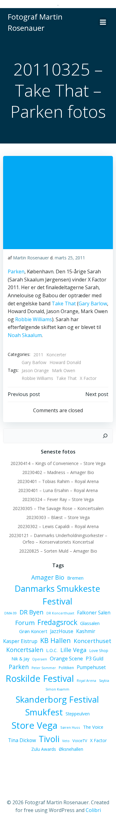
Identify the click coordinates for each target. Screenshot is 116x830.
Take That (64, 303)
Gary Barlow (93, 303)
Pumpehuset (91, 667)
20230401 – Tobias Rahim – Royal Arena (58, 481)
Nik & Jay (20, 659)
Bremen (75, 578)
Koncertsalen (24, 650)
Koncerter (56, 355)
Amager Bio (47, 577)
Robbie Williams (33, 319)
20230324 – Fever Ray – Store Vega (58, 499)
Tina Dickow (22, 740)
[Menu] (103, 22)
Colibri (93, 810)
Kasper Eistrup (20, 641)
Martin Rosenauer (31, 258)
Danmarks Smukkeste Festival (57, 595)
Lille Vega (73, 650)
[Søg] (105, 436)
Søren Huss (70, 727)
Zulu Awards (43, 749)
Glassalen (90, 623)
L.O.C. (52, 650)
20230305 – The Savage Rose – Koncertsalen (58, 508)
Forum (25, 622)
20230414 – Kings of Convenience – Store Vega (58, 463)
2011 (38, 355)
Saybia (104, 680)
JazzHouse (61, 631)
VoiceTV (79, 740)
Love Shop (98, 650)
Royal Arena (86, 680)
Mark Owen (63, 370)
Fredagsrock (57, 622)
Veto (66, 741)
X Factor (88, 378)
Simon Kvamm (57, 689)
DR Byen (31, 612)
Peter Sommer (44, 668)
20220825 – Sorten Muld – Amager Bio (58, 551)
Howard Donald (65, 362)
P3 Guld (94, 658)
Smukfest (44, 712)
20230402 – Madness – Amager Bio (58, 472)
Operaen (39, 659)
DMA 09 (10, 613)
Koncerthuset (92, 641)
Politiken (66, 667)
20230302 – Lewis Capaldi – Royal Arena (58, 526)
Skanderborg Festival (57, 699)
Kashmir (85, 631)
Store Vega (34, 725)
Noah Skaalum (25, 335)
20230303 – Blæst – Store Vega (58, 517)
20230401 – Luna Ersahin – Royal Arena (58, 490)
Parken (16, 271)
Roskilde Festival (40, 678)
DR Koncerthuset (60, 613)
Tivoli (49, 739)
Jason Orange (35, 370)
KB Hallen (55, 640)
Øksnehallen (71, 749)
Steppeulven (78, 714)
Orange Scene (66, 658)
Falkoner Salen (93, 612)
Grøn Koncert (33, 631)
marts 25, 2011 (70, 258)
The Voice (93, 727)
